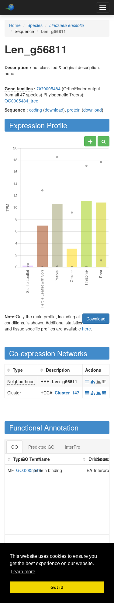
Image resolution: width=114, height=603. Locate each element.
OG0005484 (48, 88)
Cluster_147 (67, 393)
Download (95, 319)
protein (74, 110)
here (86, 329)
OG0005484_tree (21, 101)
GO (14, 447)
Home (15, 25)
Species (35, 25)
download (54, 110)
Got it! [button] (57, 587)
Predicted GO (41, 447)
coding (35, 110)
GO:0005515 (28, 470)
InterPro (72, 447)
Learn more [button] (23, 571)
